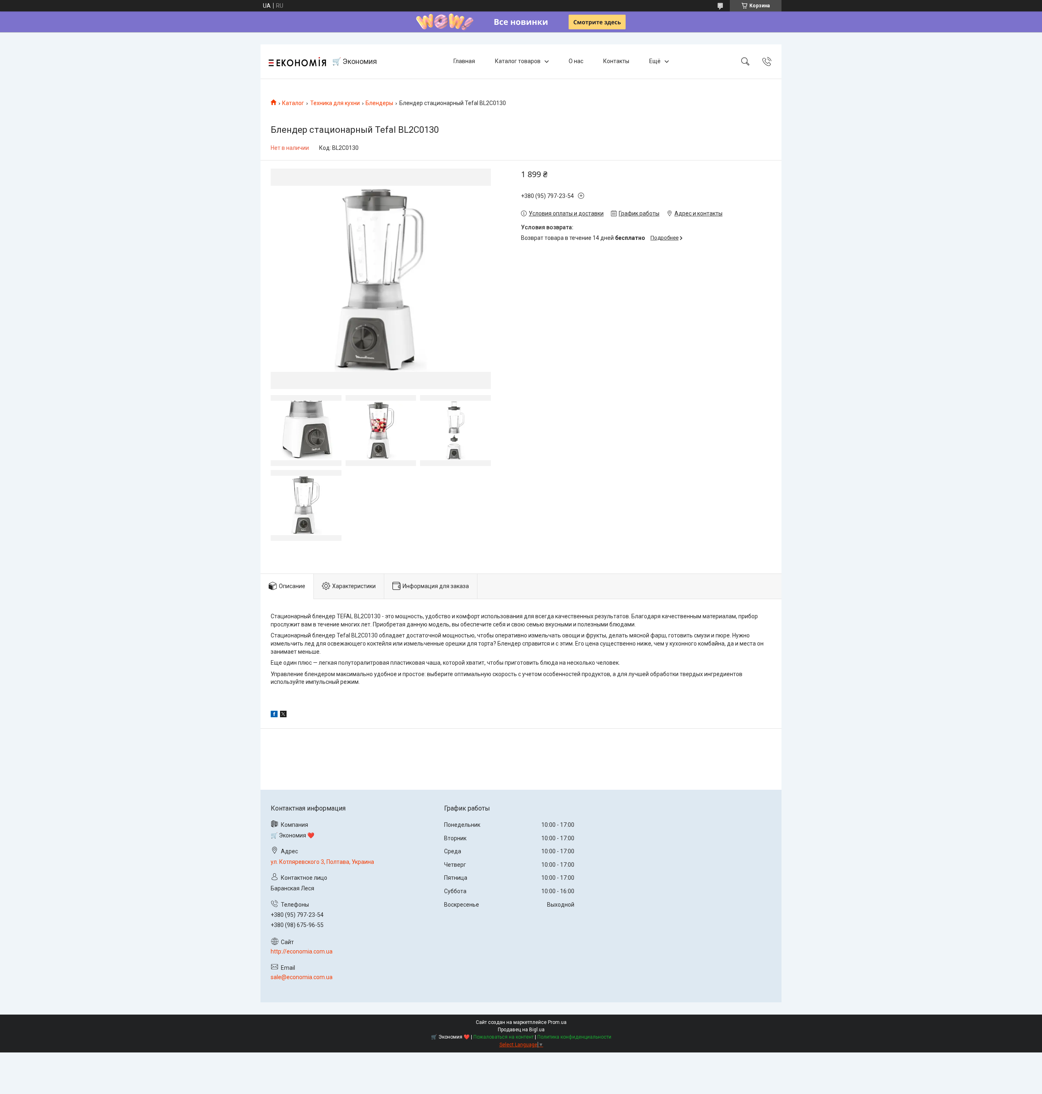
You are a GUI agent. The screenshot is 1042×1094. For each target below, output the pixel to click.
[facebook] (274, 715)
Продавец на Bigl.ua (521, 1029)
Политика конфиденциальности (574, 1037)
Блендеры (379, 103)
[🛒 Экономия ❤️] (297, 61)
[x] (283, 715)
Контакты (616, 61)
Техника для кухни (335, 103)
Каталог (293, 103)
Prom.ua (557, 1022)
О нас (576, 61)
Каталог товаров (518, 61)
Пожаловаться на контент (503, 1037)
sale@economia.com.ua (302, 977)
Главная (464, 61)
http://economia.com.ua (302, 951)
